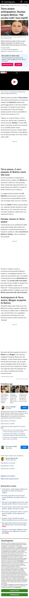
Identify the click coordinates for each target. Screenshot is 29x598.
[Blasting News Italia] (9, 2)
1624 (20, 547)
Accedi (26, 2)
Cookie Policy (18, 587)
